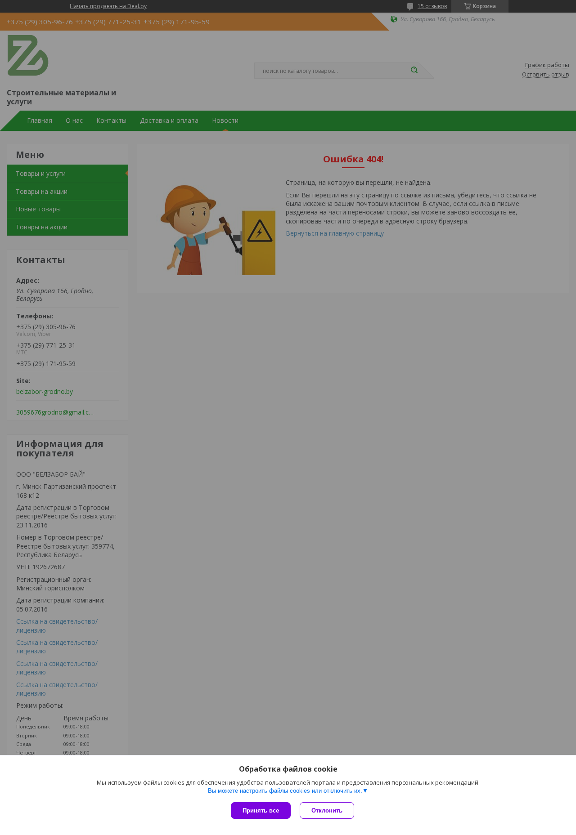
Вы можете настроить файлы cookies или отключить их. (285, 790)
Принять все (261, 810)
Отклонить (326, 810)
